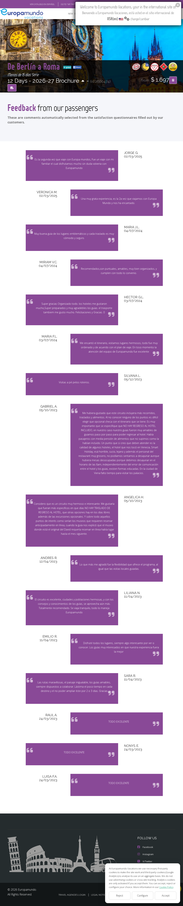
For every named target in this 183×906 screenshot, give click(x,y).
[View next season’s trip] (82, 81)
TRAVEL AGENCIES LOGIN (71, 894)
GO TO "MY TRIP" (68, 4)
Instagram (148, 854)
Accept (166, 895)
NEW (70, 13)
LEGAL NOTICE (99, 894)
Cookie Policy (166, 887)
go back (68, 67)
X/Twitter (147, 861)
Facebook (148, 847)
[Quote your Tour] (173, 80)
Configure (142, 895)
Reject (119, 895)
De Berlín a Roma (35, 66)
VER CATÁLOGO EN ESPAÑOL (42, 4)
